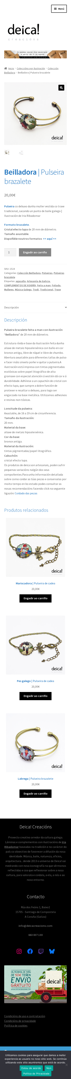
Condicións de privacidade (20, 1021)
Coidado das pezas (26, 493)
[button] (61, 88)
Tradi (36, 289)
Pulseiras (47, 273)
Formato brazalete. (16, 224)
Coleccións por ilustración (31, 68)
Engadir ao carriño (35, 252)
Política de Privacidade (36, 1073)
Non (48, 1068)
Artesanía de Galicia (38, 281)
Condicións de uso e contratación (24, 1016)
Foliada (56, 285)
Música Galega (23, 289)
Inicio (11, 68)
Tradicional (46, 289)
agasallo (21, 281)
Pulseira (9, 206)
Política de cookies (15, 1025)
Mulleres (9, 289)
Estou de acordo (31, 1068)
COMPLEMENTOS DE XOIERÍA (20, 285)
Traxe (57, 289)
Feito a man (44, 285)
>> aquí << (49, 238)
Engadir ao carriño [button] (36, 598)
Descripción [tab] (11, 307)
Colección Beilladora (29, 273)
